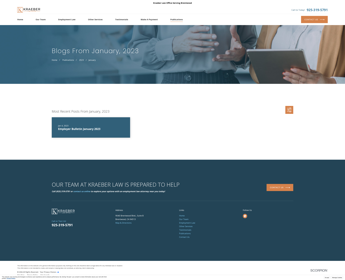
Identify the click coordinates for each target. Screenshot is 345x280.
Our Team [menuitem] (41, 19)
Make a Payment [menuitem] (149, 19)
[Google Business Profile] (245, 216)
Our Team (183, 219)
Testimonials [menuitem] (121, 19)
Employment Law (187, 222)
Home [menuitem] (20, 19)
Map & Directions (123, 222)
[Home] (28, 10)
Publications (185, 233)
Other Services (186, 226)
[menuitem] (20, 275)
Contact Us (184, 237)
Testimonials (185, 230)
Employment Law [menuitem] (66, 19)
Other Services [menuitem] (95, 19)
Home (182, 215)
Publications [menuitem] (176, 19)
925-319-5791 (317, 10)
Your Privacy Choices (48, 272)
